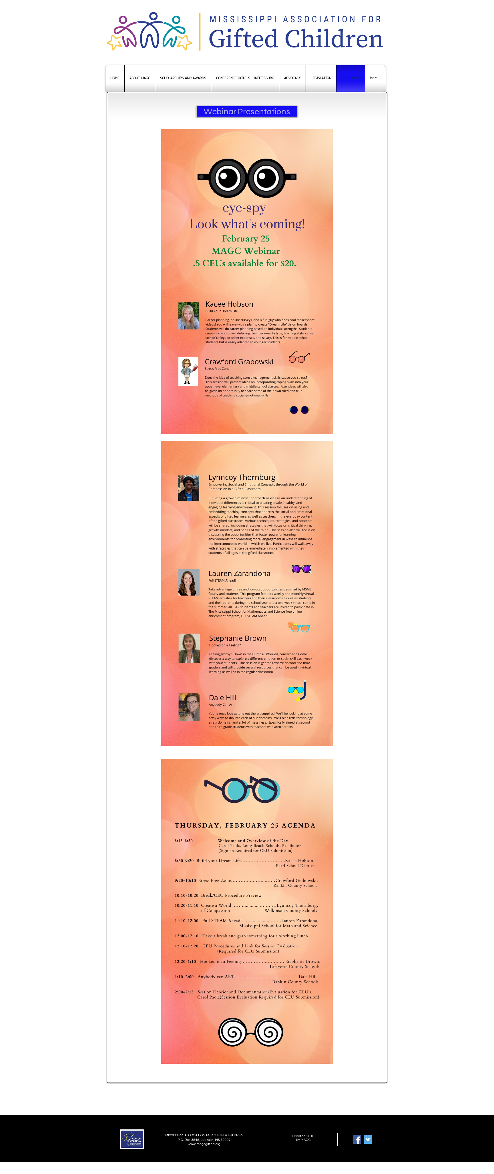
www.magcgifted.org (204, 1144)
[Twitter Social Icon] (368, 1139)
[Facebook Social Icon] (357, 1139)
